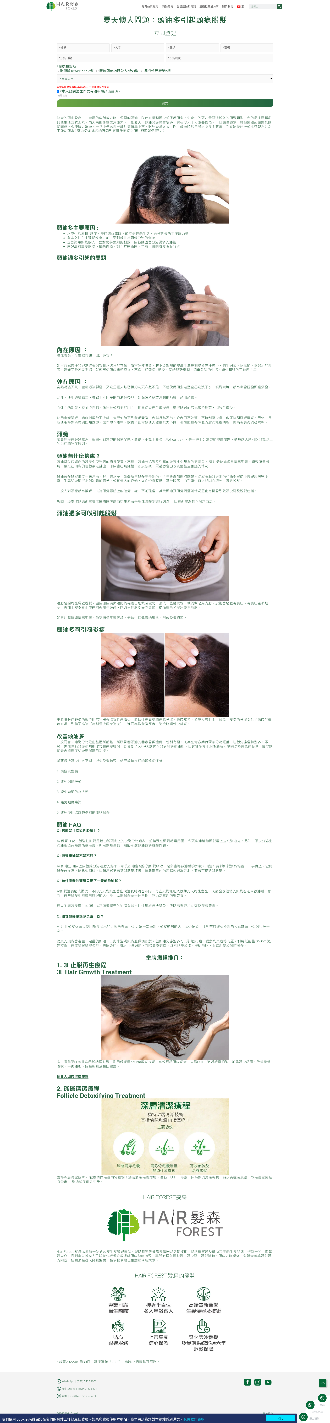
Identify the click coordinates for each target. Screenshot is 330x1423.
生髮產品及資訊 (186, 6)
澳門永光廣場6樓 (157, 70)
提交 (165, 103)
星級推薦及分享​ (209, 6)
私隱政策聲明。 (109, 91)
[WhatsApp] (311, 1405)
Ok (280, 1418)
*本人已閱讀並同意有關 (90, 91)
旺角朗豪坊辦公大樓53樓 (119, 70)
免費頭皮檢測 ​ (150, 6)
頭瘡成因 (241, 439)
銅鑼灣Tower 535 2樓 (77, 70)
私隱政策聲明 (194, 1419)
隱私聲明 (268, 1413)
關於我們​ (227, 6)
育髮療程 (167, 6)
